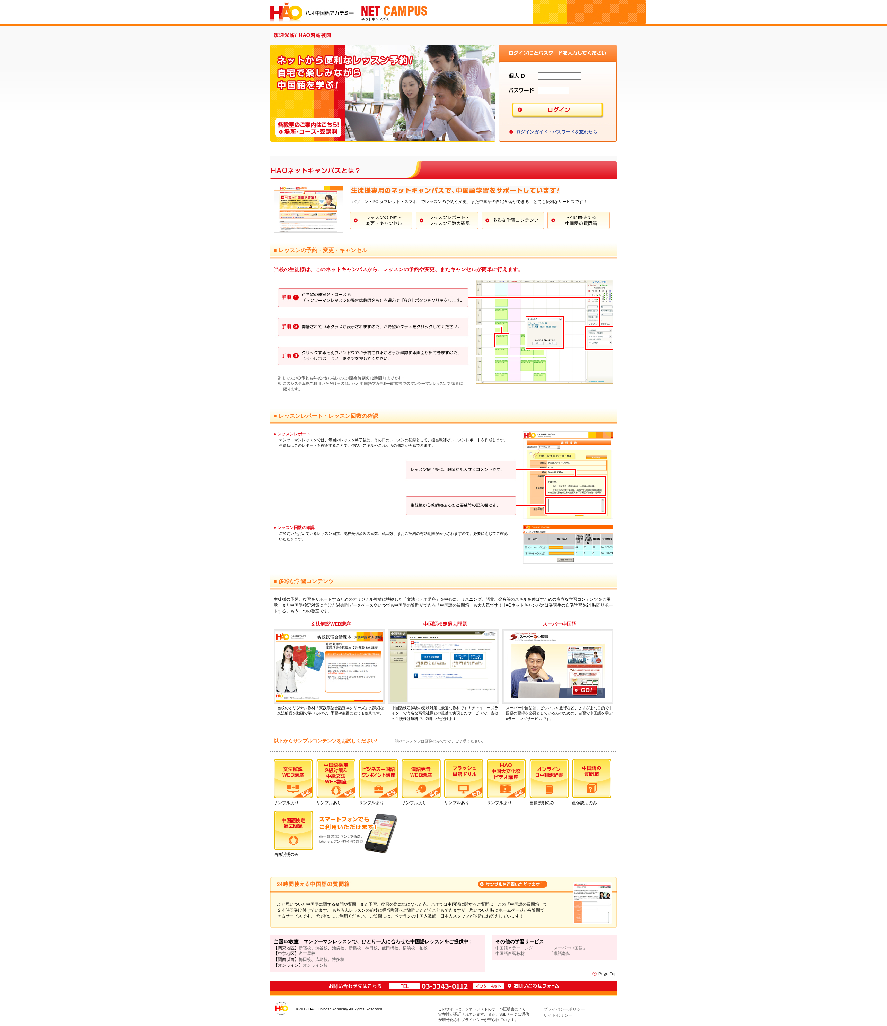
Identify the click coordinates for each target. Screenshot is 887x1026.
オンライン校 (315, 965)
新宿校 (305, 948)
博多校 (338, 959)
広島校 (321, 959)
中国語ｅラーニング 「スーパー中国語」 (541, 948)
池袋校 (338, 948)
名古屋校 (307, 953)
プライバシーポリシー (564, 1009)
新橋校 (355, 948)
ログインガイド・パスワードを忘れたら (556, 131)
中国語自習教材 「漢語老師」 (534, 953)
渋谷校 (321, 948)
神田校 (371, 948)
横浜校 (409, 948)
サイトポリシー (557, 1015)
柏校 (423, 948)
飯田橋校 (390, 948)
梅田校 (305, 959)
